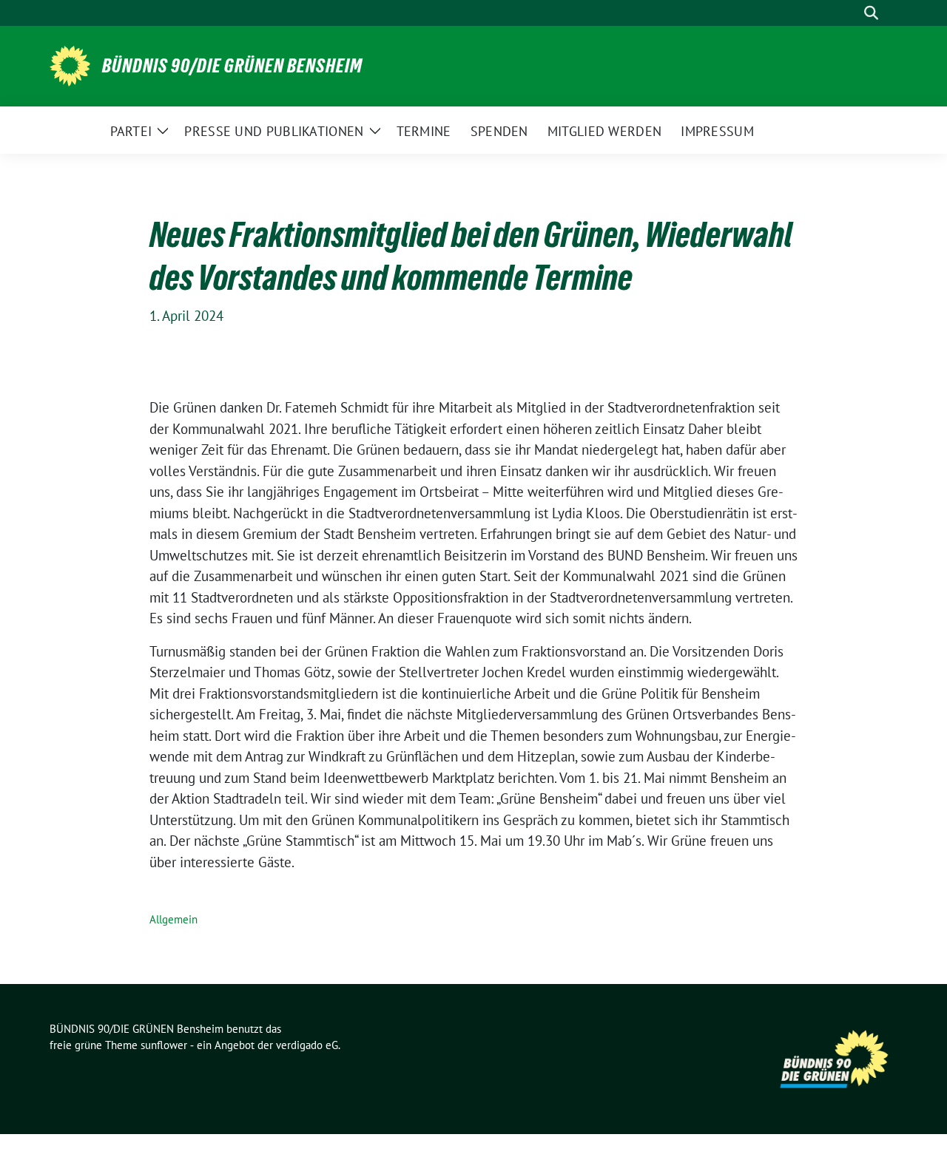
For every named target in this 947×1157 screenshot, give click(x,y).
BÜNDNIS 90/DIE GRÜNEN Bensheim (232, 66)
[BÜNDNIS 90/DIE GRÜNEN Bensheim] (70, 64)
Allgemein (173, 919)
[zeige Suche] (871, 13)
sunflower (164, 1045)
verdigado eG (307, 1045)
